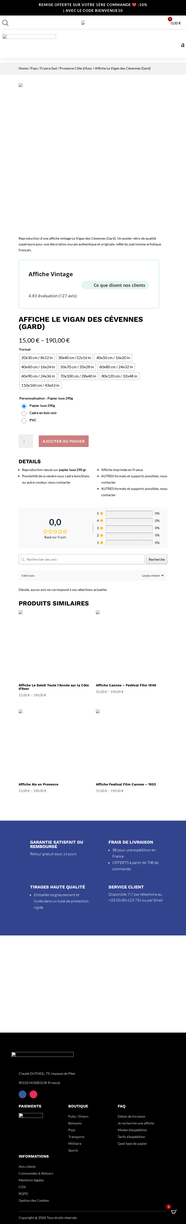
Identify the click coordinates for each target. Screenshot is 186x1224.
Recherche (157, 559)
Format (25, 349)
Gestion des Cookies (34, 1200)
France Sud (48, 68)
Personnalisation (32, 398)
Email (158, 900)
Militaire (74, 1143)
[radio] (37, 357)
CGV (22, 1187)
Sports (73, 1150)
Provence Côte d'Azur (76, 68)
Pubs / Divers (78, 1116)
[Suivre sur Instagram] (33, 1094)
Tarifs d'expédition (131, 1137)
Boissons (75, 1123)
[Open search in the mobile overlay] (4, 23)
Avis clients (27, 1166)
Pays (34, 68)
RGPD (23, 1194)
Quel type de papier (133, 1143)
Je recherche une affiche (136, 1123)
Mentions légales (31, 1180)
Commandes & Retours (36, 1173)
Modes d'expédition (132, 1130)
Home (23, 68)
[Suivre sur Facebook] (22, 1094)
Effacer (162, 428)
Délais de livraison (131, 1116)
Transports (76, 1137)
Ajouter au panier (64, 441)
